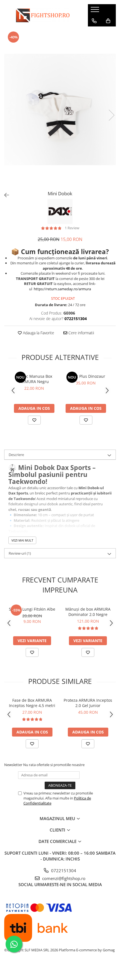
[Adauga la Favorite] (34, 420)
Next (111, 115)
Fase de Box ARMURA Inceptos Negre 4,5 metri (32, 703)
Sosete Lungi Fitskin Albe (32, 609)
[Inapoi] (4, 195)
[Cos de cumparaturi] (108, 20)
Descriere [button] (16, 454)
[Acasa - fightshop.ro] (42, 15)
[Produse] (95, 11)
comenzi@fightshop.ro (63, 878)
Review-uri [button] (20, 553)
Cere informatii (80, 332)
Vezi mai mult (22, 540)
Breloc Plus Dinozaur (85, 376)
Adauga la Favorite (38, 332)
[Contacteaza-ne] (94, 20)
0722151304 (63, 870)
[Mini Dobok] (60, 109)
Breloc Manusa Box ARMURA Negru (34, 379)
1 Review (72, 227)
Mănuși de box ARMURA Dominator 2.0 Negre (88, 611)
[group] (60, 109)
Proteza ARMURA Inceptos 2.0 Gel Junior (88, 703)
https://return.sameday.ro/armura (62, 288)
